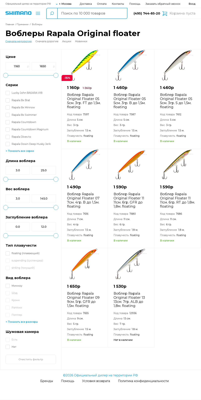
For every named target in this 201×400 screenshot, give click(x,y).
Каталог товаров (38, 13)
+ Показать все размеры (22, 321)
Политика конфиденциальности (143, 381)
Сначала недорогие (18, 41)
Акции (66, 41)
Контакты (118, 3)
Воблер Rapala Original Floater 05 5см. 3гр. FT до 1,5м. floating (84, 101)
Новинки (81, 41)
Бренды (46, 381)
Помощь (134, 3)
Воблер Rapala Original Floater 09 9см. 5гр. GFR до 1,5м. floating (83, 299)
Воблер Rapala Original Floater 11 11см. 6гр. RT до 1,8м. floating (177, 200)
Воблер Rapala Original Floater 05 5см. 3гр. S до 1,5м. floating (176, 101)
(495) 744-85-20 (147, 13)
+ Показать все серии (20, 150)
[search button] (51, 13)
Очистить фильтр (31, 359)
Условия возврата (96, 381)
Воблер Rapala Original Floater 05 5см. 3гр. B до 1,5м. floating (130, 101)
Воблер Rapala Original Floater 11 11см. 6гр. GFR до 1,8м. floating (129, 200)
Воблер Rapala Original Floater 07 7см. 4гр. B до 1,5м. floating (83, 200)
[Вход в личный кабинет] (192, 3)
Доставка (86, 3)
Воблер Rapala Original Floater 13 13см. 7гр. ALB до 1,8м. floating (129, 299)
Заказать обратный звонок (163, 3)
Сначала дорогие (46, 41)
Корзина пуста (182, 13)
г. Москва (65, 3)
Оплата (101, 3)
